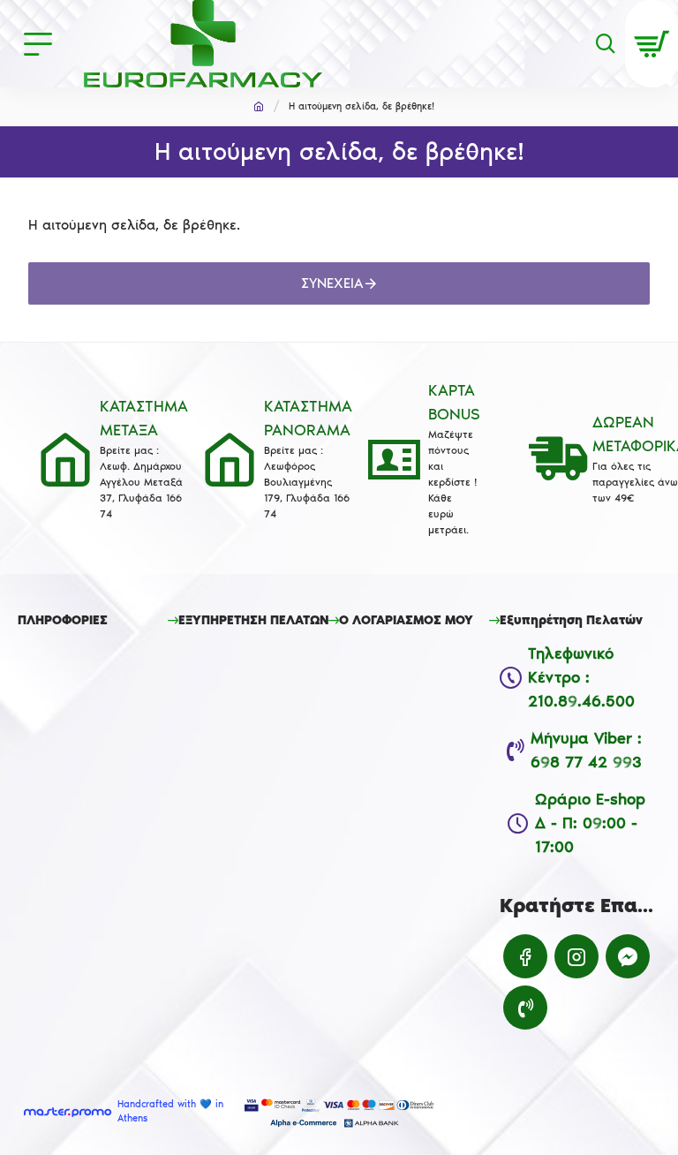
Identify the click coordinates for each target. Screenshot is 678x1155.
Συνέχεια (332, 283)
